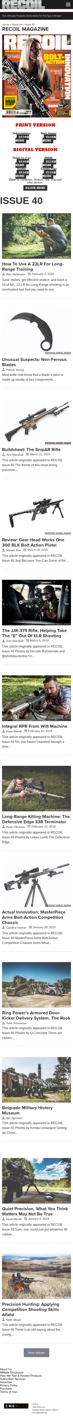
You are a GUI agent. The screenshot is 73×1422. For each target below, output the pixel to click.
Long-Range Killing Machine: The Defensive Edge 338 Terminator (36, 819)
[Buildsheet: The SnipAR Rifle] (36, 443)
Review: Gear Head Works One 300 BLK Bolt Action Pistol (33, 542)
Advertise (6, 1382)
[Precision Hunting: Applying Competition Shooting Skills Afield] (36, 1298)
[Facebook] (3, 1364)
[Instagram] (10, 1364)
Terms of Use (8, 1391)
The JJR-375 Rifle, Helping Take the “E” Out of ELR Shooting (34, 633)
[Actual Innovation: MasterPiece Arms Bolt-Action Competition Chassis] (36, 905)
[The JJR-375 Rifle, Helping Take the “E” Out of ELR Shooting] (36, 624)
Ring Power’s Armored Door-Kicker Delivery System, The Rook (36, 1015)
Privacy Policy (9, 1385)
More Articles (36, 1352)
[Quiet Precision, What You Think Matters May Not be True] (36, 1202)
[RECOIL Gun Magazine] (23, 8)
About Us (6, 1369)
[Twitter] (30, 1364)
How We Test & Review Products (21, 1375)
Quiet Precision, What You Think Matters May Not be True (35, 1211)
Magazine (17, 24)
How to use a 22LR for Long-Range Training (33, 266)
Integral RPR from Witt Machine (34, 726)
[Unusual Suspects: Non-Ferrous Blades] (36, 353)
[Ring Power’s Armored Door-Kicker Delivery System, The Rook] (36, 1006)
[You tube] (16, 1364)
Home (5, 24)
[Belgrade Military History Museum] (36, 1101)
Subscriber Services (13, 1378)
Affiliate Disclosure (12, 1372)
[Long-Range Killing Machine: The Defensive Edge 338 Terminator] (36, 810)
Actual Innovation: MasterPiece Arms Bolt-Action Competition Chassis (33, 917)
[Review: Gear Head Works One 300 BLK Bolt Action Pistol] (36, 533)
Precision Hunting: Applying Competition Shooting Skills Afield (30, 1309)
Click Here (22, 138)
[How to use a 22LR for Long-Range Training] (36, 257)
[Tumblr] (23, 1364)
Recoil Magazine (45, 1404)
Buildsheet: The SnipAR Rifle (31, 449)
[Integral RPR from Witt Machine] (36, 720)
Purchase (6, 1388)
